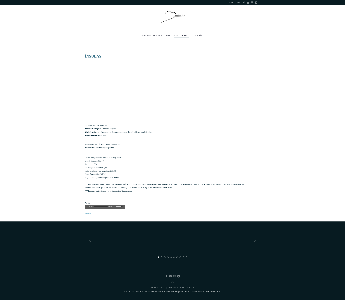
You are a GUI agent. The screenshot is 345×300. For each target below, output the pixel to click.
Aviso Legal (157, 287)
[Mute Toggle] (114, 207)
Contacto (235, 3)
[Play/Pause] (87, 207)
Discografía (181, 35)
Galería (198, 35)
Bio (168, 35)
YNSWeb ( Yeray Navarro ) (209, 292)
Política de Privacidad (181, 287)
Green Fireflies (152, 35)
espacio (88, 213)
